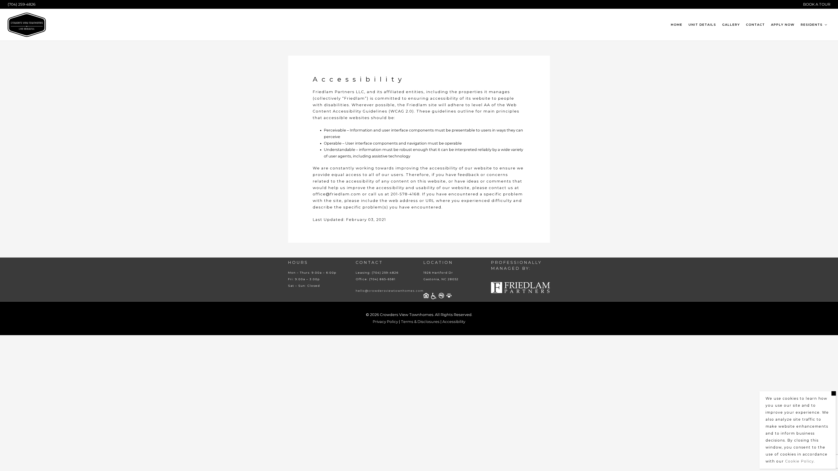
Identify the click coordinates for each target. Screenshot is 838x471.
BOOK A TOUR (816, 4)
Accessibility (453, 321)
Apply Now (783, 25)
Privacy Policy (385, 321)
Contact (755, 25)
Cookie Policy (799, 461)
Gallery (731, 25)
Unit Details (702, 25)
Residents (812, 25)
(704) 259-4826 (22, 4)
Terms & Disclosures (420, 321)
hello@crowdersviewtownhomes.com (390, 290)
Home (676, 25)
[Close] (833, 393)
